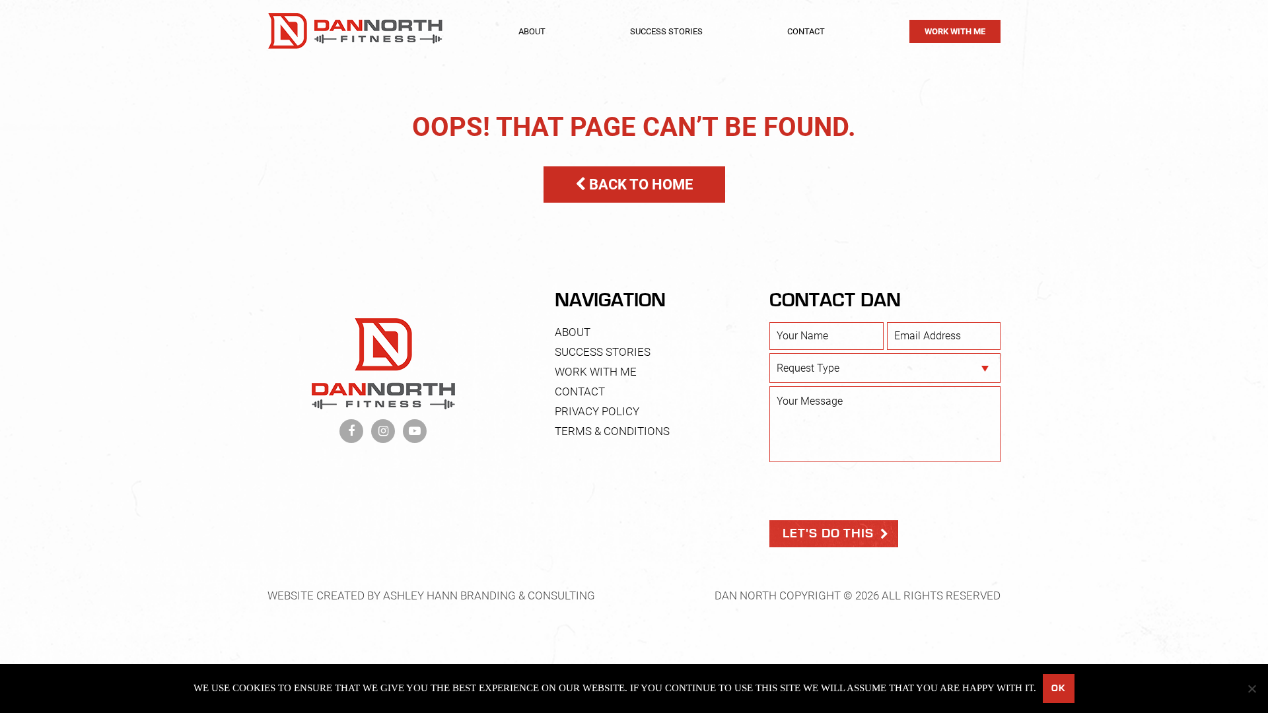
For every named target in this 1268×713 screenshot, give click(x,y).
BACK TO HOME (639, 184)
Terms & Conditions (612, 431)
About (532, 31)
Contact (806, 31)
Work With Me (955, 31)
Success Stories (666, 31)
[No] (1251, 688)
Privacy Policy (597, 411)
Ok (1058, 688)
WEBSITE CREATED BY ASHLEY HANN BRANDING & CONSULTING (431, 595)
